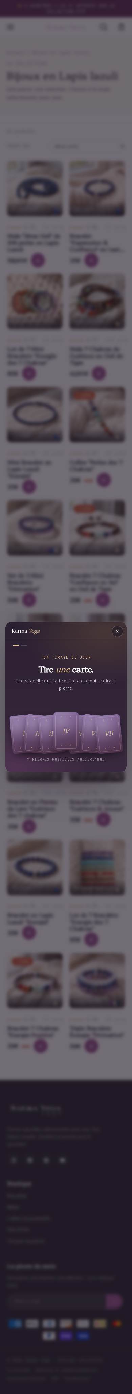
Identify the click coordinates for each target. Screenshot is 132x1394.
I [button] (23, 734)
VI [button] (94, 734)
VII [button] (109, 734)
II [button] (37, 734)
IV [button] (66, 731)
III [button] (52, 734)
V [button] (80, 734)
